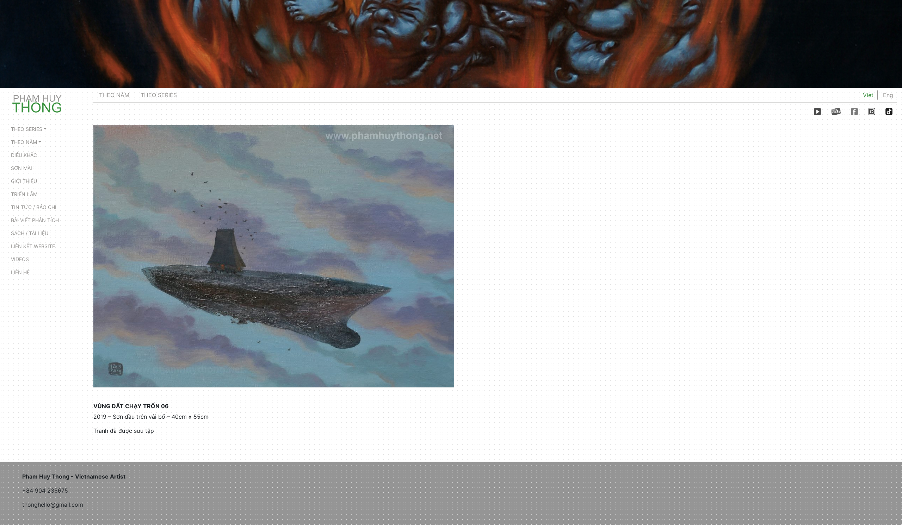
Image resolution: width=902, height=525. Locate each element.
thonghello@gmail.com (52, 504)
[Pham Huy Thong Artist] (37, 103)
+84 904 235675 (45, 490)
